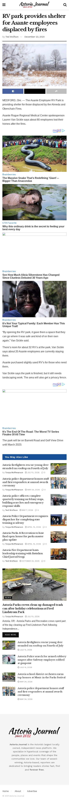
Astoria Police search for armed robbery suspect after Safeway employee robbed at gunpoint (42, 660)
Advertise (32, 791)
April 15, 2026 (34, 527)
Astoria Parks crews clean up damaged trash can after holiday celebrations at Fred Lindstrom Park (32, 608)
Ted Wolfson (11, 37)
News (8, 598)
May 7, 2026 (27, 510)
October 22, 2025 (30, 561)
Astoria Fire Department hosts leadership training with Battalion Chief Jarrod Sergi (22, 553)
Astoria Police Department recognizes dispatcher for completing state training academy (25, 519)
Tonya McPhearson (14, 472)
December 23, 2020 (34, 37)
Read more (10, 635)
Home (5, 791)
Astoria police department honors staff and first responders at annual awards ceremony (25, 482)
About (18, 791)
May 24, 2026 (33, 490)
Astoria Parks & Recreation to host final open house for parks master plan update (23, 536)
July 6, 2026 (33, 472)
